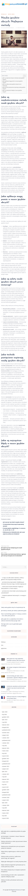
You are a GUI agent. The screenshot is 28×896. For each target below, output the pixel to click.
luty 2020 (4, 815)
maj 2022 (4, 745)
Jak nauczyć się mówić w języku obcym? (13, 522)
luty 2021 (4, 784)
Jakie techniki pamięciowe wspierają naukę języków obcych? (14, 88)
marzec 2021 (5, 782)
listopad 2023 (5, 727)
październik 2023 (6, 730)
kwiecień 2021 (5, 779)
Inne (2, 645)
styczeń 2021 (5, 787)
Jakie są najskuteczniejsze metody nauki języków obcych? (13, 78)
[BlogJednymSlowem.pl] (14, 4)
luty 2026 (4, 714)
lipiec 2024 (4, 719)
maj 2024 (4, 722)
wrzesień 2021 (5, 766)
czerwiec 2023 (5, 738)
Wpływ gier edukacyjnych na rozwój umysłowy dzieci (14, 861)
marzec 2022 (5, 750)
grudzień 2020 (5, 789)
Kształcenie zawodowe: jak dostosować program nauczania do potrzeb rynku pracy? (16, 687)
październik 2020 (6, 795)
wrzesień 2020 (5, 797)
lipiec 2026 (4, 712)
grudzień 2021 (5, 758)
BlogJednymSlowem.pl (16, 889)
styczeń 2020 (5, 818)
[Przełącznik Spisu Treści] (23, 76)
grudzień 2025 (5, 717)
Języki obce (11, 14)
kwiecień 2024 (5, 725)
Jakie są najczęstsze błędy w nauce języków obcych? (12, 91)
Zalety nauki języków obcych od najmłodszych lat (13, 607)
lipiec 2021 (4, 771)
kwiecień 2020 (5, 810)
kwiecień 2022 (5, 748)
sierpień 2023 (5, 735)
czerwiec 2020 (5, 805)
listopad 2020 (5, 792)
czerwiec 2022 (5, 743)
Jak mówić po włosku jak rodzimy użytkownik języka (13, 610)
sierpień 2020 (5, 800)
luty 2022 (4, 753)
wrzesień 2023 (5, 732)
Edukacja (3, 14)
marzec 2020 (5, 813)
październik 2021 (6, 763)
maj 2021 (4, 776)
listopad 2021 (5, 761)
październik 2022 (6, 740)
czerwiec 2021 (5, 774)
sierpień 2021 (5, 769)
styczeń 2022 (5, 756)
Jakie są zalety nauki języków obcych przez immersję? (12, 85)
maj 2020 (4, 808)
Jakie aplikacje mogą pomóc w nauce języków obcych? (12, 81)
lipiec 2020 (4, 802)
